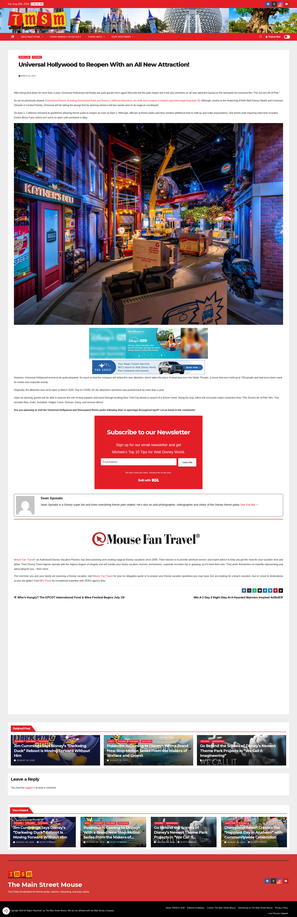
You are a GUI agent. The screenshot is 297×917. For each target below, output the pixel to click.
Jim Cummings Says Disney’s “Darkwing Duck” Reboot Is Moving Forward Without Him (52, 751)
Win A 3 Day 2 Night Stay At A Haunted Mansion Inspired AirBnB (237, 597)
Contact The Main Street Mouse (221, 908)
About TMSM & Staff (175, 908)
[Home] (13, 37)
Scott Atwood (47, 842)
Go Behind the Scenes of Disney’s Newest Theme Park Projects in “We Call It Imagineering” (238, 751)
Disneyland (24, 57)
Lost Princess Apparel (278, 913)
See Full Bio (247, 504)
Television (43, 741)
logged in (30, 787)
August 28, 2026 (26, 760)
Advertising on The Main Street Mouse (255, 908)
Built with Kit (148, 480)
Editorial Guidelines (195, 908)
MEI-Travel (45, 580)
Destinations (31, 36)
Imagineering (218, 741)
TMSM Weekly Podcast (65, 36)
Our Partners (122, 36)
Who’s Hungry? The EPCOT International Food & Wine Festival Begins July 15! (71, 597)
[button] (260, 36)
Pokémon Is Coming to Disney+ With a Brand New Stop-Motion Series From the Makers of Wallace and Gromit (147, 751)
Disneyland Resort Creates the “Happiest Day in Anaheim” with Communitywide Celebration (253, 832)
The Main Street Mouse (45, 884)
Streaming (31, 741)
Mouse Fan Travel (103, 576)
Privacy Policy (281, 908)
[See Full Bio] (257, 504)
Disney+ (111, 741)
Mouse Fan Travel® (25, 559)
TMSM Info (95, 36)
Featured (37, 57)
